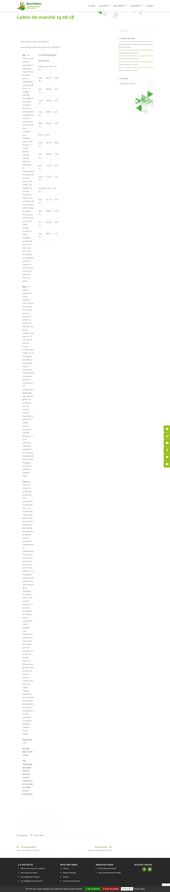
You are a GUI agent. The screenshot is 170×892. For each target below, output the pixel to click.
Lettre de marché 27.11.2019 (128, 65)
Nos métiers (68, 864)
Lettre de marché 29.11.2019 (128, 59)
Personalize (127, 889)
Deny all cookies (111, 889)
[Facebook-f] (144, 869)
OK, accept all (93, 889)
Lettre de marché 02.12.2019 (128, 53)
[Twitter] (149, 869)
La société (25, 864)
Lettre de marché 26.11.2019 (128, 70)
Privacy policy (139, 889)
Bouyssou (24, 835)
